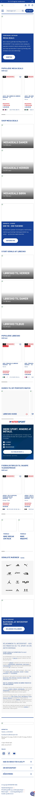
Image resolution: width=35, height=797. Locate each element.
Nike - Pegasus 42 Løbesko (10, 363)
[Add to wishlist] (20, 77)
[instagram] (3, 753)
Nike (10, 677)
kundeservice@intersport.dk (9, 734)
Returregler (4, 792)
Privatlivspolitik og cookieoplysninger (12, 790)
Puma (30, 696)
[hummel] (17, 582)
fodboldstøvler (11, 664)
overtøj (7, 671)
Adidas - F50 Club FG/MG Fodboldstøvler (10, 496)
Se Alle (22, 557)
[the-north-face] (25, 573)
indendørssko (21, 689)
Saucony (5, 698)
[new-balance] (9, 573)
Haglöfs (24, 677)
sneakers (10, 689)
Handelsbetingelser (7, 788)
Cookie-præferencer (7, 793)
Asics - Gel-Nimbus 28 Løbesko (11, 96)
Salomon (10, 698)
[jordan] (9, 582)
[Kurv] (32, 5)
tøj (9, 667)
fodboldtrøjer (19, 664)
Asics (19, 696)
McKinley (14, 677)
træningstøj (26, 664)
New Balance (25, 696)
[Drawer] (2, 11)
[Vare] (12, 85)
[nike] (9, 565)
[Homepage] (7, 5)
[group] (9, 534)
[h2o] (25, 582)
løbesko (11, 662)
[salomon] (9, 590)
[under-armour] (25, 590)
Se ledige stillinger (14, 629)
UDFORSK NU (10, 240)
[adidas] (17, 565)
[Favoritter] (29, 5)
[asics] (17, 573)
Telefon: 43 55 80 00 (7, 732)
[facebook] (9, 753)
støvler (26, 671)
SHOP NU (9, 57)
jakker (11, 671)
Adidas (16, 696)
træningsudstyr (7, 665)
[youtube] (14, 753)
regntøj (21, 671)
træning (15, 658)
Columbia (19, 677)
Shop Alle (4, 70)
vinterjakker (16, 671)
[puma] (25, 565)
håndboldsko (6, 690)
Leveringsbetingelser (16, 792)
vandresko (5, 673)
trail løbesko (14, 673)
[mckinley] (17, 590)
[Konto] (25, 5)
